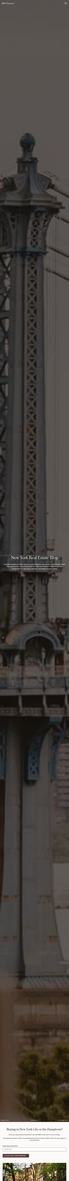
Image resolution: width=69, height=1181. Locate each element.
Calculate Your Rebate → (16, 1155)
